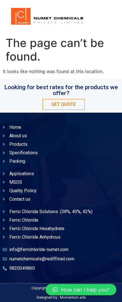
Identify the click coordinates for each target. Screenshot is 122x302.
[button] (81, 289)
